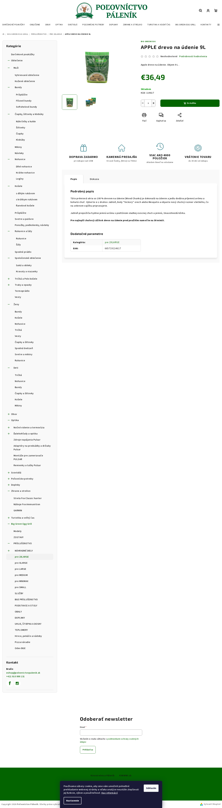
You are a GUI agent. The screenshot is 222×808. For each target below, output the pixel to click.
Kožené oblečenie (25, 81)
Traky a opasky (23, 285)
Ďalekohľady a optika (26, 433)
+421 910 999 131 (15, 676)
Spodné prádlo (23, 252)
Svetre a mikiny (23, 354)
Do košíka (191, 103)
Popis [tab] (73, 179)
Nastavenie (72, 800)
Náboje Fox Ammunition (27, 504)
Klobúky (20, 139)
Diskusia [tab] (94, 179)
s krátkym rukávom (27, 199)
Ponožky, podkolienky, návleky (32, 225)
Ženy (16, 304)
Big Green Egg (148, 41)
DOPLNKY (20, 617)
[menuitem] (13, 24)
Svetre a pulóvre (24, 219)
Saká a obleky (24, 265)
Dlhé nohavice (24, 166)
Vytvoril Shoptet (212, 804)
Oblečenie (17, 60)
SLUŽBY (19, 593)
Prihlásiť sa (88, 749)
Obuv (14, 414)
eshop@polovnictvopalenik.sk (23, 672)
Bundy (18, 87)
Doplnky (15, 485)
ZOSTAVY (19, 537)
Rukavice (21, 238)
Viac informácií (109, 793)
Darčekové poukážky (22, 54)
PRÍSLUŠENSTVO (23, 543)
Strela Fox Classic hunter (28, 498)
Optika (15, 420)
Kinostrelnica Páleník (102, 775)
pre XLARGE (21, 563)
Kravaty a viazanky (27, 271)
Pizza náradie (22, 642)
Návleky (19, 153)
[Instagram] (17, 683)
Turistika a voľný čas (22, 517)
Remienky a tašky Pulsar (27, 465)
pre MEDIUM (21, 575)
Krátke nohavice (25, 172)
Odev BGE (20, 648)
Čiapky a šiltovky (24, 342)
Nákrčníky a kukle (26, 121)
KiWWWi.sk (125, 775)
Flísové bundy (23, 100)
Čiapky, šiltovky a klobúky (29, 114)
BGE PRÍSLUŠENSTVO (26, 599)
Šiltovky (20, 127)
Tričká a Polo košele (26, 278)
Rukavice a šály (23, 231)
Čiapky (19, 133)
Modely (18, 531)
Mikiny (18, 147)
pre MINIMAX (21, 581)
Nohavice (20, 159)
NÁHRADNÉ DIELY (24, 550)
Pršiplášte (21, 94)
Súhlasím (151, 788)
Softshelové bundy (26, 107)
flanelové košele (25, 205)
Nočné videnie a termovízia (29, 427)
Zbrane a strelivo (21, 491)
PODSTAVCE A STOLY (26, 605)
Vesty (18, 297)
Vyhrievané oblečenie (27, 75)
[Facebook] (9, 683)
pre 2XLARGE (22, 556)
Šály (18, 244)
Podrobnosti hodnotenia (193, 56)
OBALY (18, 611)
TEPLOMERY (21, 630)
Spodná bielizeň (24, 348)
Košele (18, 186)
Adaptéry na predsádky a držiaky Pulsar (32, 447)
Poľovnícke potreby (22, 478)
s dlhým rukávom (25, 193)
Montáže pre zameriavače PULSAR (28, 457)
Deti (16, 367)
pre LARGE (20, 569)
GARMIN (18, 510)
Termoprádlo (22, 291)
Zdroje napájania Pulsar (27, 439)
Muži (16, 68)
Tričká (18, 330)
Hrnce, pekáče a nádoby (28, 636)
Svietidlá (16, 472)
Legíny (19, 178)
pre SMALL (20, 587)
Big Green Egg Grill (21, 524)
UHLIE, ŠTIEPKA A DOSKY (28, 624)
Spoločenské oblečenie (28, 258)
